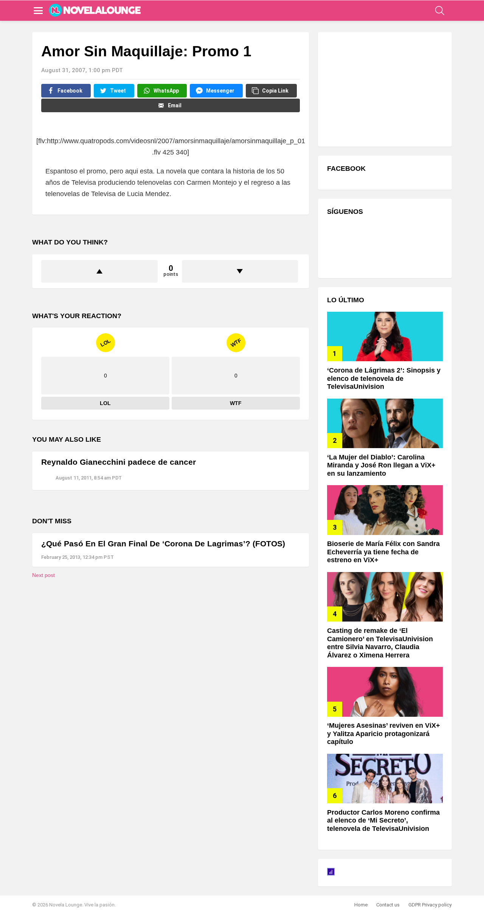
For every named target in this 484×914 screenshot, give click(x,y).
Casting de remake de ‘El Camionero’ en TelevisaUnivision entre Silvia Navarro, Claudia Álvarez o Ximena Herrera (380, 643)
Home (361, 905)
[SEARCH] (439, 10)
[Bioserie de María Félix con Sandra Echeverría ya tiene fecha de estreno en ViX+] (385, 510)
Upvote (99, 271)
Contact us (388, 905)
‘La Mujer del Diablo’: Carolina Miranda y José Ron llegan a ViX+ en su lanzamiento (381, 465)
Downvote (240, 271)
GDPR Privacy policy (429, 905)
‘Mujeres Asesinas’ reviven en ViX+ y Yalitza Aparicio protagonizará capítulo (383, 733)
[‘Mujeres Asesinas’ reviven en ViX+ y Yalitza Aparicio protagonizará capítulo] (385, 691)
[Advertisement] (384, 88)
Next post (43, 575)
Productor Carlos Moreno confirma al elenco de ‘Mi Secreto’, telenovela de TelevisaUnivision (383, 820)
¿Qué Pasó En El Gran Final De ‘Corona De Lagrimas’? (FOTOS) (163, 543)
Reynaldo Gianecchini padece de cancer (118, 462)
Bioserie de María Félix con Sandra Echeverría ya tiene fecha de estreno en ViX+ (383, 552)
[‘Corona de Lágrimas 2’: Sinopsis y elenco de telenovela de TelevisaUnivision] (385, 336)
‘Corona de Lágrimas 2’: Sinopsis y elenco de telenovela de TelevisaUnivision (384, 378)
